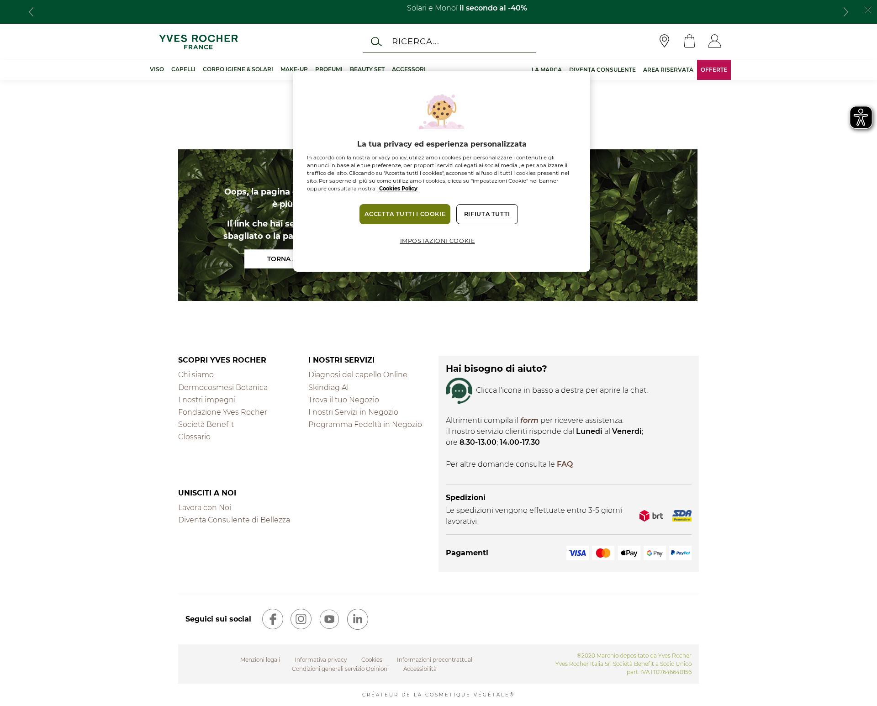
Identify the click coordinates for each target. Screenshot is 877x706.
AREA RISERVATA (668, 69)
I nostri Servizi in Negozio (353, 412)
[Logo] (198, 42)
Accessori (409, 69)
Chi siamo (196, 374)
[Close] (868, 8)
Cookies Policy (398, 188)
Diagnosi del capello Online (357, 374)
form (529, 420)
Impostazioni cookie (437, 240)
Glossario (194, 436)
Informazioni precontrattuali (435, 659)
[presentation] (31, 11)
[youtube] (329, 619)
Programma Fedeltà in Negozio (365, 424)
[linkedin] (357, 619)
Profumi (329, 69)
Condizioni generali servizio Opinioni (340, 668)
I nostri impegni (207, 399)
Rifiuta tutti (487, 214)
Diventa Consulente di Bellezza (234, 520)
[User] (714, 41)
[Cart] (689, 41)
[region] (441, 171)
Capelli (183, 69)
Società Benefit (206, 424)
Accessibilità (420, 668)
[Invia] (376, 41)
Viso (157, 69)
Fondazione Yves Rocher (222, 412)
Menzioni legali (260, 659)
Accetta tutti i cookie (405, 214)
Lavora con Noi (204, 507)
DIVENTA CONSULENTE (602, 69)
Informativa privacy (321, 659)
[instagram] (301, 619)
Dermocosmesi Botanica (223, 387)
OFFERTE (714, 69)
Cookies (371, 659)
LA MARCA (547, 69)
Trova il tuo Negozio (343, 399)
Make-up (294, 69)
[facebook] (272, 619)
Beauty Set (367, 69)
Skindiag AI (328, 387)
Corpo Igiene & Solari (238, 69)
